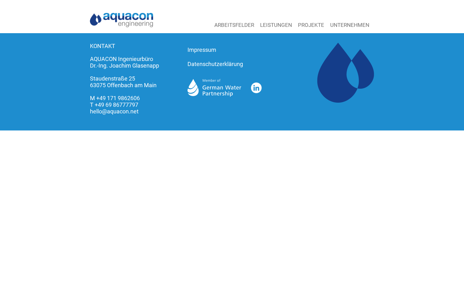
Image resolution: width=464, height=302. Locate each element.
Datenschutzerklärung (215, 64)
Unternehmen (349, 25)
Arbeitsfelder (234, 25)
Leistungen (276, 25)
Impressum (201, 49)
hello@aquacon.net (114, 111)
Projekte (311, 25)
